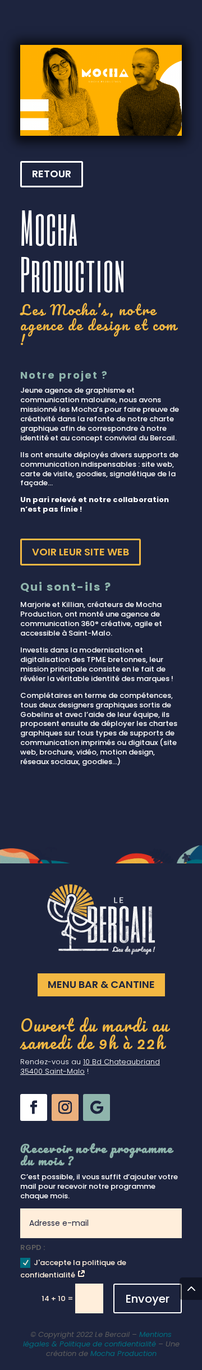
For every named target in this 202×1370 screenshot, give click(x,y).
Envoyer (147, 1299)
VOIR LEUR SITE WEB (80, 552)
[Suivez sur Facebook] (33, 1107)
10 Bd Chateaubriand (121, 1061)
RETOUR (51, 174)
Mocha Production (123, 1353)
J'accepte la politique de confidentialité (73, 1268)
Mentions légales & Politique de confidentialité (97, 1339)
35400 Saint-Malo (52, 1071)
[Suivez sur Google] (96, 1107)
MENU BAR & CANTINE (101, 984)
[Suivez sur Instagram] (65, 1107)
